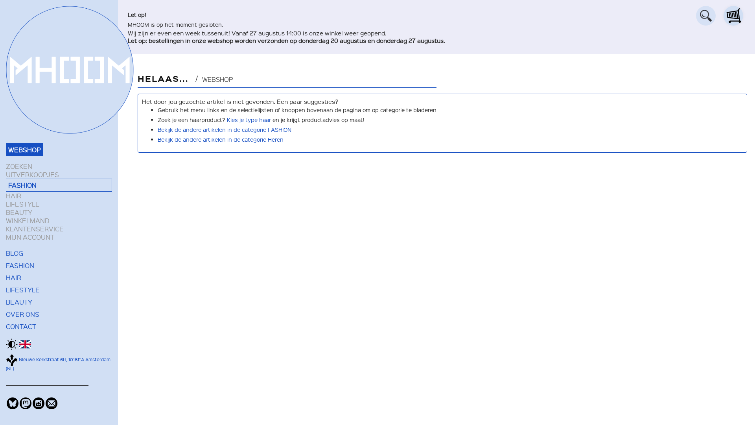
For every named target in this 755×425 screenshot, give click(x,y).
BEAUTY (19, 212)
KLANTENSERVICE (35, 229)
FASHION (22, 185)
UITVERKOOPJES (32, 174)
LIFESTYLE (23, 204)
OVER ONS (22, 314)
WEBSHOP (24, 149)
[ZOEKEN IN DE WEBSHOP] (706, 16)
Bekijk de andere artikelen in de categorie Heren (221, 139)
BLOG (14, 253)
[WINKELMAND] (733, 16)
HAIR (13, 196)
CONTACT (21, 326)
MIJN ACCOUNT (30, 237)
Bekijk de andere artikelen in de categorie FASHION (224, 129)
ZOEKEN (19, 166)
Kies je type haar (249, 119)
